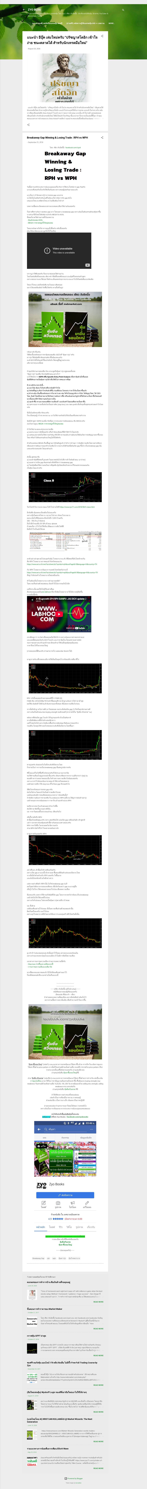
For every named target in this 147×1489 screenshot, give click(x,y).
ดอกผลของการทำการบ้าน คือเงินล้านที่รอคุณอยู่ (48, 1282)
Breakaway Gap (38, 1258)
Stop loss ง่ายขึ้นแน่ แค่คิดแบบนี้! (40, 964)
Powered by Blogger (75, 1478)
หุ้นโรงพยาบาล (74, 1258)
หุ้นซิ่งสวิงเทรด (69, 1089)
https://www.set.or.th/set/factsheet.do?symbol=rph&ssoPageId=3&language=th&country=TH (62, 564)
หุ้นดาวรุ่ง (62, 1258)
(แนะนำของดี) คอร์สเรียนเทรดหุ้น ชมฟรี (47, 23)
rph (48, 1258)
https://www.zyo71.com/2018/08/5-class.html (77, 507)
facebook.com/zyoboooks (77, 1117)
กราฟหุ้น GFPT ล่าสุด (36, 1336)
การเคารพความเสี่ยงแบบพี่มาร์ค (40, 967)
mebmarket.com (69, 1236)
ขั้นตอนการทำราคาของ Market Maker (44, 1309)
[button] (102, 36)
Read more (98, 1302)
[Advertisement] (117, 65)
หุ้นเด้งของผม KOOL (35, 220)
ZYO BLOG (34, 9)
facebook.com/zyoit (73, 148)
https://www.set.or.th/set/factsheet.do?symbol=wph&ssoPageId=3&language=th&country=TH (62, 573)
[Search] (123, 10)
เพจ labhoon (46, 592)
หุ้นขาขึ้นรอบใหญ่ (70, 1073)
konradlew (78, 1483)
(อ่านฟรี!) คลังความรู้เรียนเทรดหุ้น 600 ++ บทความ (85, 23)
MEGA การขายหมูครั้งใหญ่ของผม (40, 223)
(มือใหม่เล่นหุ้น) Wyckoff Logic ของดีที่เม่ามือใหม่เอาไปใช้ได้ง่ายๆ (57, 1392)
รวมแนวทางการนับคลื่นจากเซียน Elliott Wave (47, 1448)
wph (54, 1258)
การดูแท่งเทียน (35, 1081)
